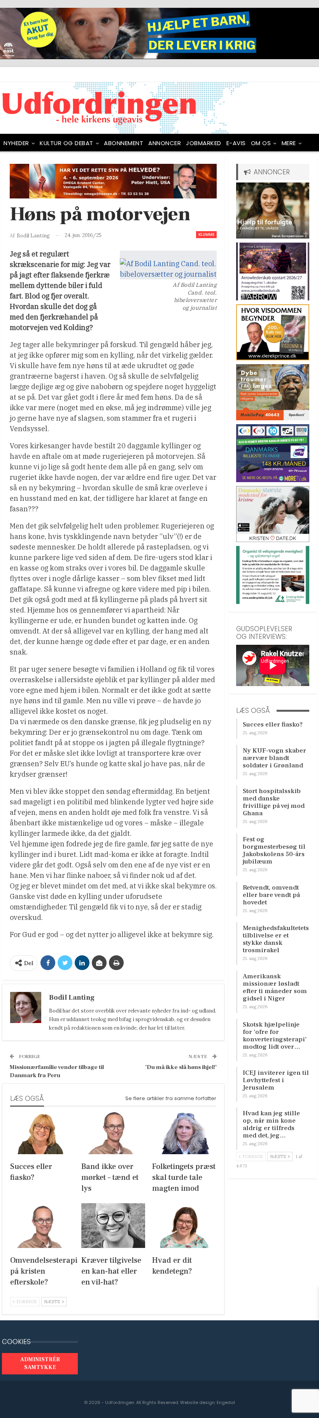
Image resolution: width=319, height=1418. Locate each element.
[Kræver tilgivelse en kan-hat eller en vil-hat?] (113, 1225)
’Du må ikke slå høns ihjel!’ (181, 1067)
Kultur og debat (66, 143)
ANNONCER (164, 143)
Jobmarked (203, 143)
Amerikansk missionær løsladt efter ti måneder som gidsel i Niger (275, 987)
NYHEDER (16, 143)
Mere (289, 143)
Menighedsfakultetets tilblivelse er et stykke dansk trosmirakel (276, 939)
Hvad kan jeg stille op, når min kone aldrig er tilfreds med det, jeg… (271, 1124)
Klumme (206, 234)
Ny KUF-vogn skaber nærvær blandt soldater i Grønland (274, 758)
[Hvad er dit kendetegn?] (184, 1225)
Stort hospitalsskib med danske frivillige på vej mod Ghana (274, 802)
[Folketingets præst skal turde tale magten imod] (184, 1131)
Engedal (226, 1402)
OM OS (261, 143)
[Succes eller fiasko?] (42, 1131)
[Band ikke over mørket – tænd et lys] (113, 1131)
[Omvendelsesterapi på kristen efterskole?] (42, 1225)
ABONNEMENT (123, 143)
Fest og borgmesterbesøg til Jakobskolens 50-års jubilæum (274, 850)
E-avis (236, 143)
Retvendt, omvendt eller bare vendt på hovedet (271, 895)
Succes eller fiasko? (273, 724)
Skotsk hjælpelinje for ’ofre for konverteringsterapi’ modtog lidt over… (275, 1035)
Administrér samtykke (40, 1363)
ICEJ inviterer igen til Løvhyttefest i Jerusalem (276, 1080)
